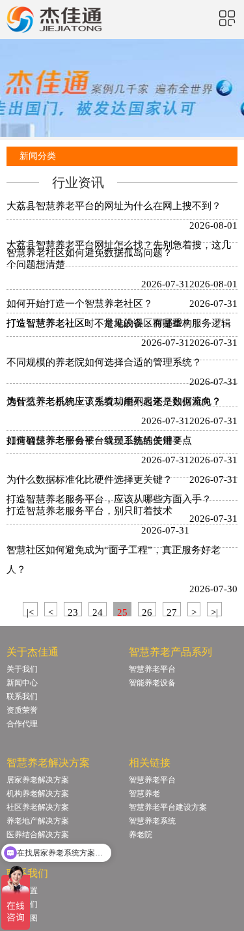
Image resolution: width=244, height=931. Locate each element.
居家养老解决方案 (38, 779)
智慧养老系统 (152, 820)
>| (214, 611)
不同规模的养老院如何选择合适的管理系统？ (104, 362)
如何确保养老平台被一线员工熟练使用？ (94, 440)
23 (73, 611)
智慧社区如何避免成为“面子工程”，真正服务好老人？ (114, 560)
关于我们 (22, 669)
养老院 (140, 834)
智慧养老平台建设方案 (168, 807)
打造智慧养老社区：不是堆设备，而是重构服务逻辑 (119, 323)
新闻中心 (22, 682)
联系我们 (22, 696)
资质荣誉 (22, 710)
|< (30, 611)
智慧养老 (144, 793)
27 (172, 611)
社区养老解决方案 (38, 807)
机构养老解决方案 (38, 793)
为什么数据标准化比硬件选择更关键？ (89, 479)
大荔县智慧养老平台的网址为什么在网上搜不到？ (114, 206)
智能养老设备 (152, 682)
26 (147, 611)
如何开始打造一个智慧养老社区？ (80, 303)
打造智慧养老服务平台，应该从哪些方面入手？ (109, 499)
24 (97, 611)
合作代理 (22, 723)
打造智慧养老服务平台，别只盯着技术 (89, 511)
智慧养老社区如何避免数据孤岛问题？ (89, 253)
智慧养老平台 (152, 669)
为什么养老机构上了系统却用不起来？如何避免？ (114, 401)
